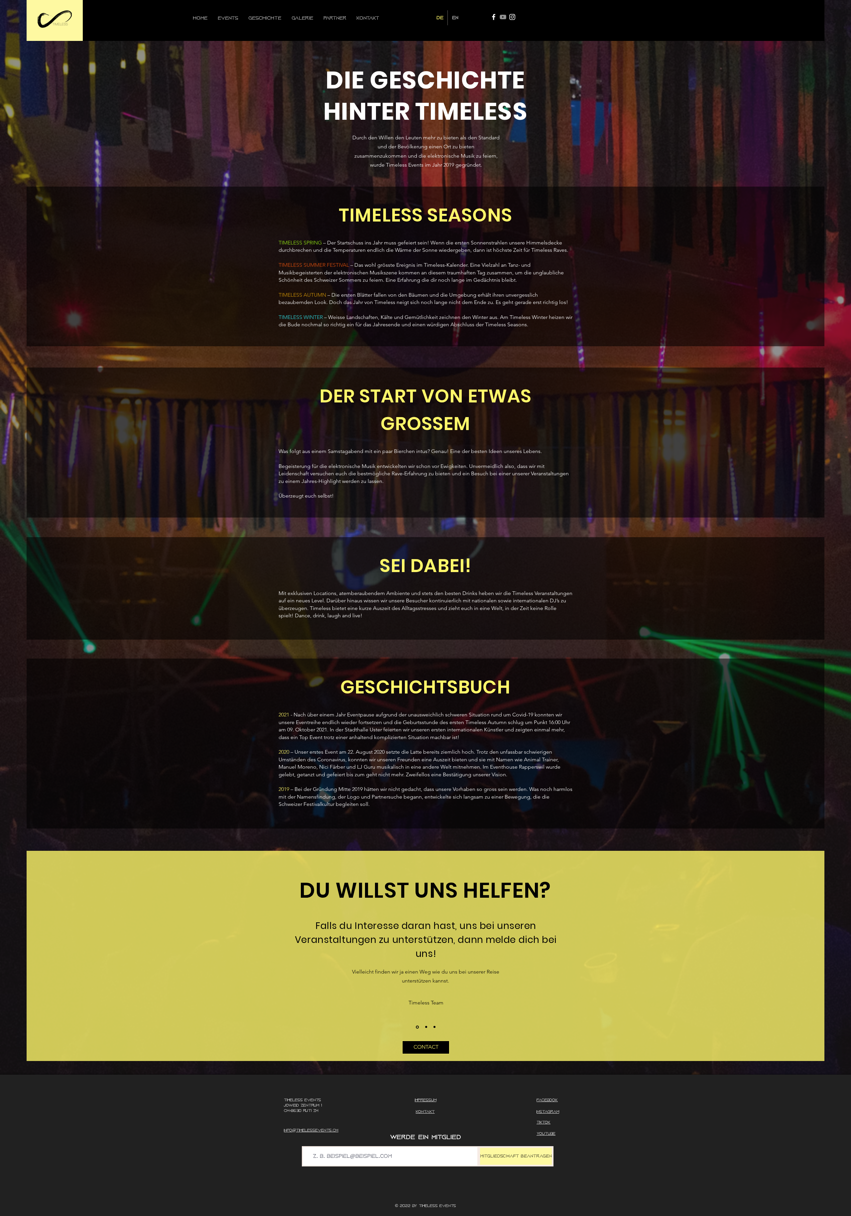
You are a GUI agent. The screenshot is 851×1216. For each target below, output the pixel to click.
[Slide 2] (425, 1027)
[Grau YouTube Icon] (503, 17)
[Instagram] (512, 17)
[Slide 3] (433, 1026)
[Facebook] (494, 17)
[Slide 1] (417, 1027)
